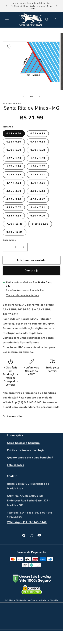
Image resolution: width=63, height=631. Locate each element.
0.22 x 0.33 (37, 133)
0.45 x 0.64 (37, 141)
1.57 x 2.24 (13, 166)
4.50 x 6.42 (37, 199)
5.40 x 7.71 (37, 207)
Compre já (31, 270)
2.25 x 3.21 (37, 174)
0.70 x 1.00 (13, 150)
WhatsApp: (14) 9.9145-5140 (27, 522)
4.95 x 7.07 (13, 207)
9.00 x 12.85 (14, 232)
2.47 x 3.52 (13, 182)
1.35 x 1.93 (37, 158)
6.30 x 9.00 (37, 215)
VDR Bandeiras (22, 600)
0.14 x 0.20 (13, 133)
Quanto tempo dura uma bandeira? (30, 457)
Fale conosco (15, 465)
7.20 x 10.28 (14, 224)
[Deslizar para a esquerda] (24, 97)
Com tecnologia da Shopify (44, 600)
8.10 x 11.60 (40, 224)
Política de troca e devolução (26, 450)
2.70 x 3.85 (37, 182)
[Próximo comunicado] (56, 6)
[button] (7, 19)
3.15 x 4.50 (13, 191)
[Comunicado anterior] (6, 6)
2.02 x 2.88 (13, 174)
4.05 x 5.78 (13, 199)
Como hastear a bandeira (23, 443)
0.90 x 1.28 (37, 150)
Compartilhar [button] (15, 416)
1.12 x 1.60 (13, 158)
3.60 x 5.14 (37, 191)
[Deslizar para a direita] (39, 97)
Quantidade (9, 240)
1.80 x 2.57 (37, 166)
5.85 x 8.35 (13, 215)
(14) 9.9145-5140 (29, 402)
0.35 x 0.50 (13, 141)
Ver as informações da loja (22, 295)
